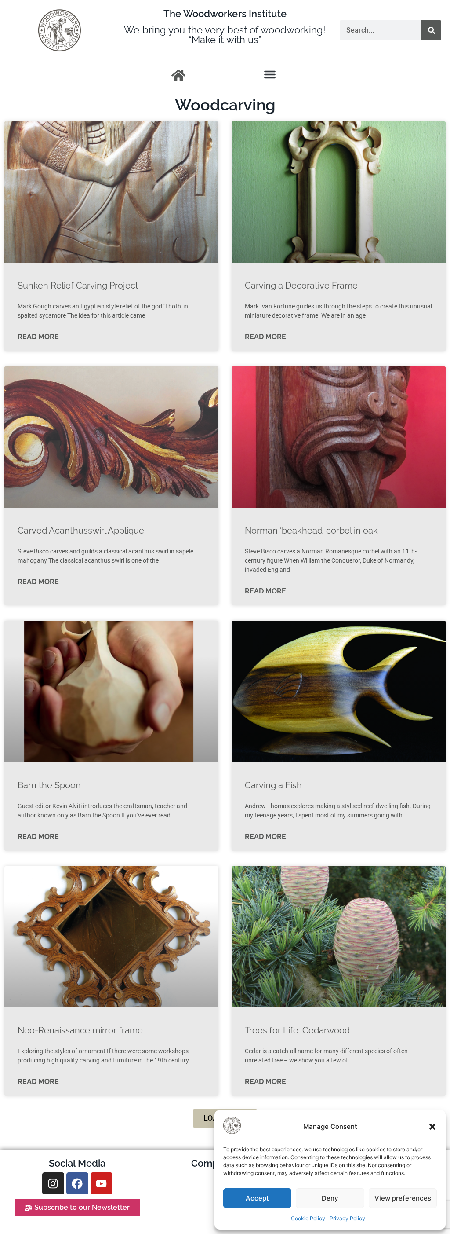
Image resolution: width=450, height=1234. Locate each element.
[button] (432, 1126)
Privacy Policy (347, 1218)
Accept (257, 1198)
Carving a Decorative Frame (301, 285)
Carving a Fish (273, 785)
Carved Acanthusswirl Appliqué (81, 530)
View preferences (402, 1198)
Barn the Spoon (49, 785)
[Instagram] (53, 1183)
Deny (330, 1198)
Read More (38, 337)
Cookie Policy (308, 1218)
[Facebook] (77, 1183)
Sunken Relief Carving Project (78, 285)
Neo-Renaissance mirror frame (80, 1030)
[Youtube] (101, 1183)
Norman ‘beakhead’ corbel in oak (311, 530)
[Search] (431, 30)
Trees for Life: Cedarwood (297, 1030)
